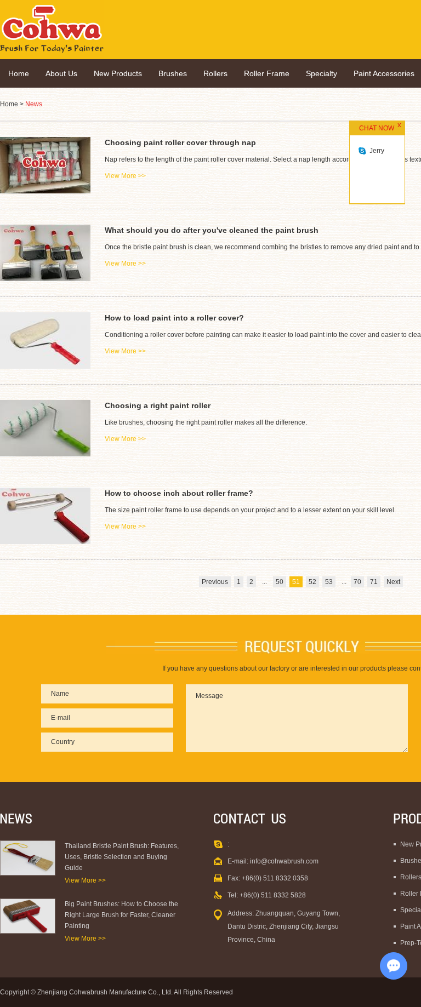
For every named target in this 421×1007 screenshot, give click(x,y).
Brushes (172, 73)
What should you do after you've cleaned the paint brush (211, 230)
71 (374, 582)
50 (279, 582)
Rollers (215, 73)
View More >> (85, 880)
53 (329, 582)
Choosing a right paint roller (157, 405)
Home (18, 73)
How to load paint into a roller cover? (174, 317)
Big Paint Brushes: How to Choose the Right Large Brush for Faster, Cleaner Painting (121, 915)
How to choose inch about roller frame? (179, 493)
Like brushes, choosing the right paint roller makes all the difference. (206, 422)
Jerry (376, 151)
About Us (61, 73)
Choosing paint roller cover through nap (180, 142)
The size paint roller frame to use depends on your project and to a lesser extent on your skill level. (250, 510)
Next (393, 582)
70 (357, 582)
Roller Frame (266, 73)
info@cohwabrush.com (284, 861)
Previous (215, 582)
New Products (118, 73)
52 (312, 582)
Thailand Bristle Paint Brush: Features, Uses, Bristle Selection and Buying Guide (122, 857)
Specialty (321, 73)
